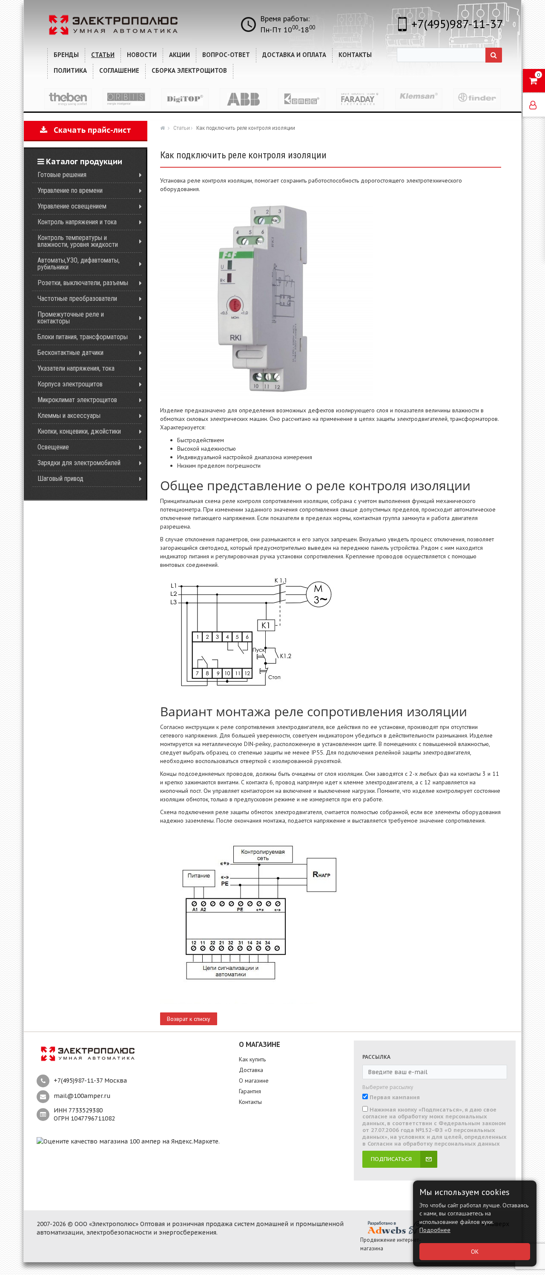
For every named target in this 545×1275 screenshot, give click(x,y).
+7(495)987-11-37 (457, 23)
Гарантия (250, 1091)
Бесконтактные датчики (70, 353)
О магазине (254, 1080)
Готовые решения (61, 175)
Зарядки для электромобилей (78, 463)
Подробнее (434, 1230)
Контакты (250, 1102)
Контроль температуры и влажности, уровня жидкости (77, 241)
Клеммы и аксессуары (68, 416)
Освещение (53, 447)
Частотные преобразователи (77, 298)
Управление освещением (71, 206)
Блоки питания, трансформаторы (82, 337)
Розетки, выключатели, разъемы (82, 283)
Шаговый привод (60, 479)
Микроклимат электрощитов (77, 400)
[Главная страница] (163, 128)
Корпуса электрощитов (70, 384)
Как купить (252, 1059)
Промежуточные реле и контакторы (70, 317)
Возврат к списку (188, 1019)
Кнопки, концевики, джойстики (79, 431)
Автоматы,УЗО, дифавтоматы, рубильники (78, 263)
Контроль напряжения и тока (77, 222)
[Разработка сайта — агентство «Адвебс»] (394, 1227)
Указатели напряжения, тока (76, 368)
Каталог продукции (83, 161)
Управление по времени (70, 190)
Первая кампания (395, 1097)
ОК (475, 1251)
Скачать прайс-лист (89, 130)
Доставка (251, 1070)
